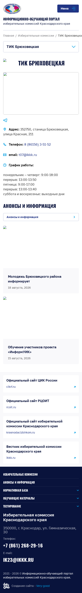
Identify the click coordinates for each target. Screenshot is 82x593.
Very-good (43, 585)
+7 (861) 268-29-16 (23, 545)
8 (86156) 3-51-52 (37, 144)
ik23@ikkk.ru (18, 560)
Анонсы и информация (19, 482)
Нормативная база (15, 490)
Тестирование (12, 506)
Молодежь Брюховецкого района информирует (34, 279)
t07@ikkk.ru (28, 155)
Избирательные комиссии (20, 474)
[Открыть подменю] (53, 490)
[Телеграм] (5, 120)
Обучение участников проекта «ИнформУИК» (32, 349)
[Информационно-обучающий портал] (41, 8)
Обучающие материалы (19, 498)
